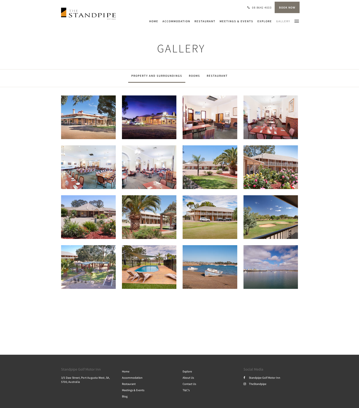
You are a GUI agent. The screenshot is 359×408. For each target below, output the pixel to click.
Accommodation (132, 378)
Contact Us (189, 384)
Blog (125, 396)
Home (125, 371)
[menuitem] (154, 21)
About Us (188, 378)
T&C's (186, 390)
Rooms (194, 76)
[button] (296, 21)
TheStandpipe (257, 384)
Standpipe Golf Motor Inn (264, 378)
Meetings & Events (133, 390)
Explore (187, 371)
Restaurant (217, 76)
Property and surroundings (156, 76)
